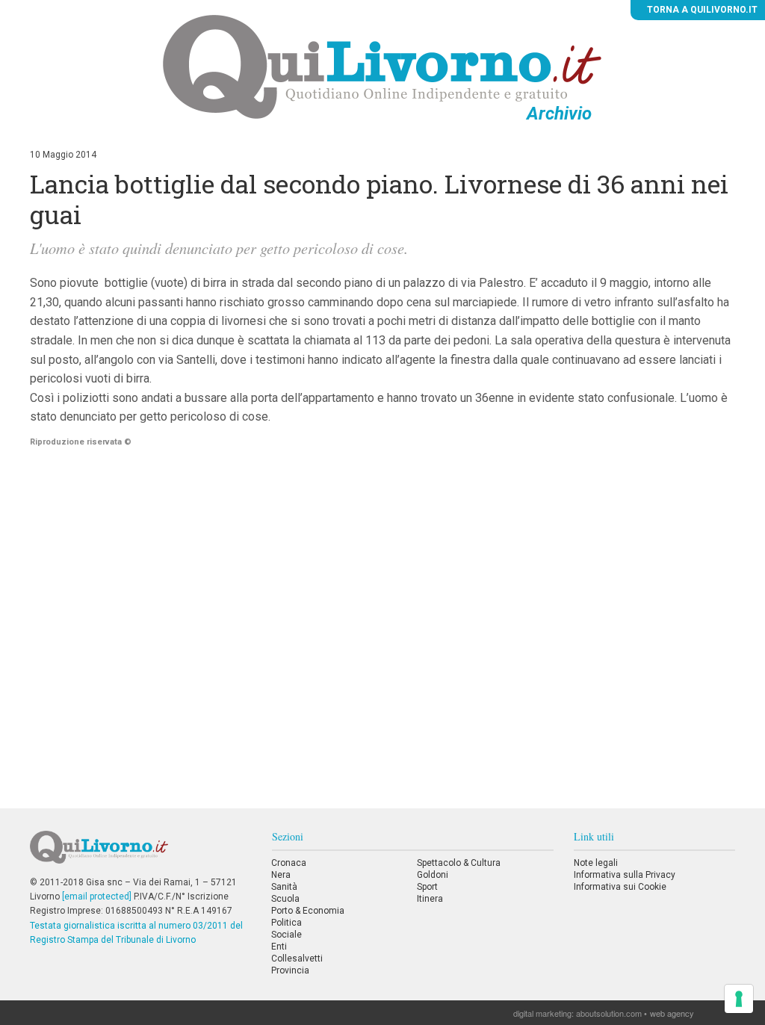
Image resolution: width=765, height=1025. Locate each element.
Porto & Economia (307, 910)
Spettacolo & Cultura (459, 863)
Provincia (290, 970)
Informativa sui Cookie (620, 887)
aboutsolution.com (609, 1013)
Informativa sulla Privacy (624, 875)
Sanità (284, 887)
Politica (286, 922)
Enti (279, 946)
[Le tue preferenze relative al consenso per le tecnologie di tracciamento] (739, 999)
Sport (427, 887)
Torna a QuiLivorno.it (701, 9)
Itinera (430, 899)
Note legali (596, 863)
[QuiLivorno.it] (140, 853)
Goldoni (432, 875)
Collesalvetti (297, 958)
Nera (281, 875)
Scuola (285, 899)
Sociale (286, 934)
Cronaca (288, 863)
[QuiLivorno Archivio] (382, 66)
